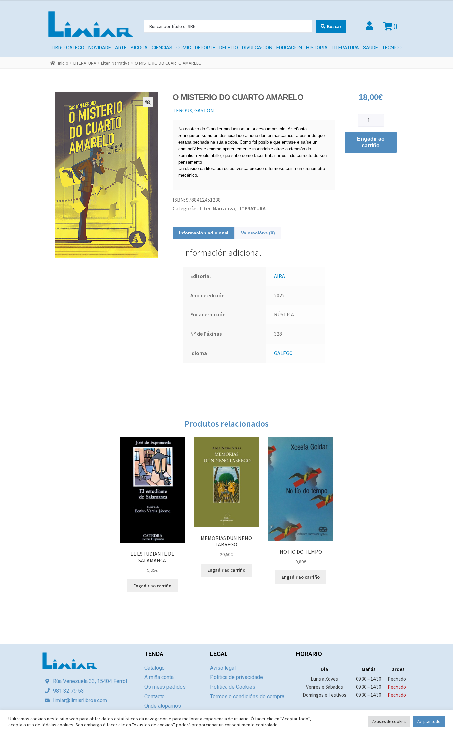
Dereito (228, 48)
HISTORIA (317, 48)
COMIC (183, 48)
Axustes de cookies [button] (389, 721)
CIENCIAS (162, 48)
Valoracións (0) (258, 232)
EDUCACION (289, 48)
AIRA (279, 276)
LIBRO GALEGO (68, 48)
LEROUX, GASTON (193, 110)
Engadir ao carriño (371, 142)
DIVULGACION (257, 48)
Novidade (99, 48)
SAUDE (370, 48)
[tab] (204, 233)
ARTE (121, 48)
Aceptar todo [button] (429, 721)
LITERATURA (345, 48)
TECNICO (392, 48)
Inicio (63, 63)
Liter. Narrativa (115, 63)
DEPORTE (205, 48)
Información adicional (203, 232)
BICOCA (139, 48)
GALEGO (283, 353)
